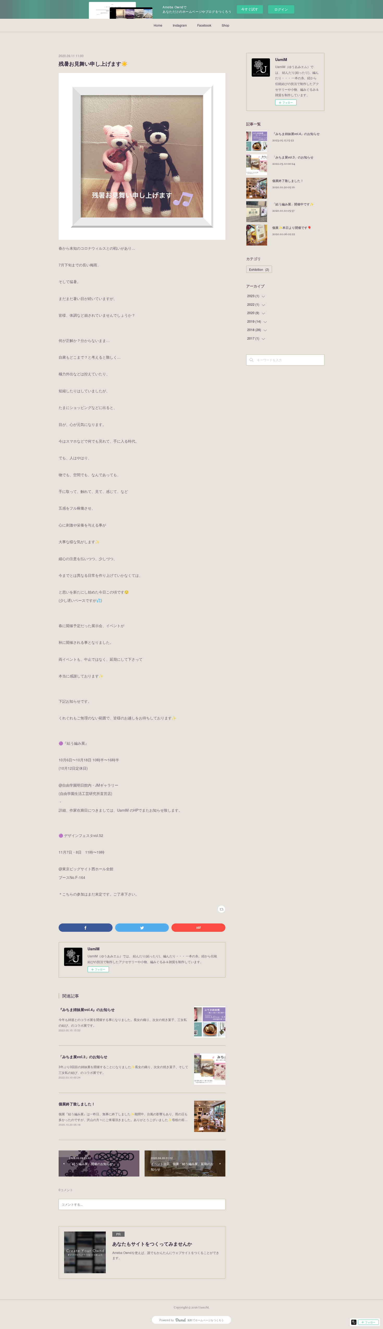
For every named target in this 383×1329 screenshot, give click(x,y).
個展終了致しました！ (77, 1103)
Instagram (180, 25)
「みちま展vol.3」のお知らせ (83, 1056)
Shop (225, 25)
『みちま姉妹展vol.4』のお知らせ (87, 1009)
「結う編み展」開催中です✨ (293, 204)
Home (158, 25)
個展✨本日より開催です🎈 (291, 227)
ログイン (281, 9)
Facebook (204, 25)
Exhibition (259, 269)
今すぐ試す (249, 9)
